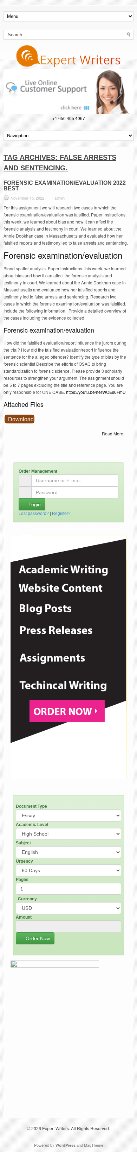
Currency (27, 898)
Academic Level (32, 824)
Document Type (31, 806)
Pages (22, 879)
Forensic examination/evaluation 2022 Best (65, 185)
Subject (23, 843)
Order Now (37, 938)
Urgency (24, 861)
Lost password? (34, 513)
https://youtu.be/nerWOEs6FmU (96, 392)
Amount (24, 917)
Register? (61, 513)
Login (34, 504)
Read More (112, 433)
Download (21, 419)
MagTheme (93, 1145)
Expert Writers (55, 1128)
